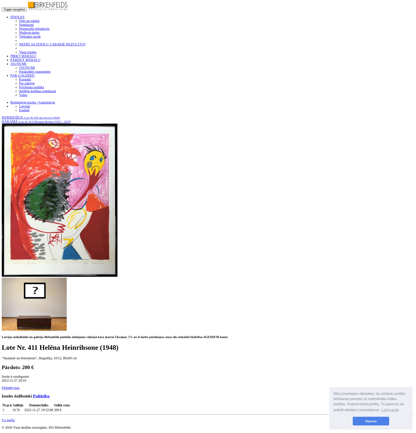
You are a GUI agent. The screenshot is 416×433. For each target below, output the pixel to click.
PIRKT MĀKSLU (23, 56)
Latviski (24, 106)
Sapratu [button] (371, 421)
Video (23, 95)
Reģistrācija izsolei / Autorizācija (32, 102)
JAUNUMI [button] (18, 64)
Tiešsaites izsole (30, 36)
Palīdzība (41, 396)
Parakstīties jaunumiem (34, 71)
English (24, 110)
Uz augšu (8, 420)
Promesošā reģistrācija (34, 29)
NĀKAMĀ (36, 121)
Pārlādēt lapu (11, 388)
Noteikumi (26, 25)
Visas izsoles (27, 52)
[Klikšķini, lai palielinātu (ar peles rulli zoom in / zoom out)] (59, 275)
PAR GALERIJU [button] (22, 75)
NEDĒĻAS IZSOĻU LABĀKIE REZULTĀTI (52, 44)
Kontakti (25, 79)
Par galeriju (27, 83)
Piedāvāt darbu (29, 32)
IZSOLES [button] (17, 17)
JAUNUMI (27, 68)
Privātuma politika (31, 87)
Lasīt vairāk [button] (390, 410)
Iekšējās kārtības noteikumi (37, 91)
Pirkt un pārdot (29, 21)
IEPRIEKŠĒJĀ (31, 117)
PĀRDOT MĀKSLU (25, 60)
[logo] (48, 9)
